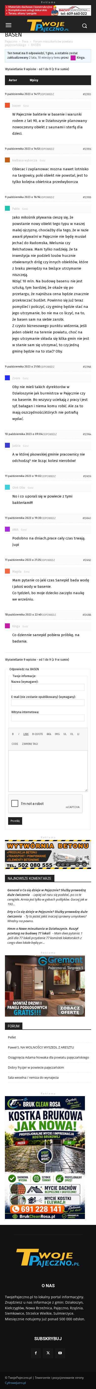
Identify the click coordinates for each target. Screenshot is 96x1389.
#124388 (87, 615)
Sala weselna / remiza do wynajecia (33, 1077)
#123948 (87, 367)
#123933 (87, 94)
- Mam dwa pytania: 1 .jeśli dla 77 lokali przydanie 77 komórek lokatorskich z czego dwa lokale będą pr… (44, 938)
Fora (25, 41)
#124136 (87, 476)
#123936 (87, 149)
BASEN (13, 34)
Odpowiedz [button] (47, 94)
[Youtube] (60, 1353)
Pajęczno (11, 41)
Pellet (12, 1037)
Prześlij (15, 821)
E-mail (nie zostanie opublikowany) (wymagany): (43, 697)
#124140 (87, 518)
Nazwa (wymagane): (24, 681)
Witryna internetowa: (25, 712)
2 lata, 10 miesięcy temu (45, 57)
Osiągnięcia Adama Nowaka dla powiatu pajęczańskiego (48, 1057)
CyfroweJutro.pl (15, 1383)
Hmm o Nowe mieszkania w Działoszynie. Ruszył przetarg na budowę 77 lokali (42, 930)
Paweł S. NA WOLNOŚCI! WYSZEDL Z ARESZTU (41, 1047)
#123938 (87, 197)
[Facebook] (36, 1353)
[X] (48, 1353)
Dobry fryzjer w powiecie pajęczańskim (36, 1067)
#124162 (87, 560)
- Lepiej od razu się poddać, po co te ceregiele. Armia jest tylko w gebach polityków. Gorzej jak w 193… (47, 899)
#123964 (87, 434)
